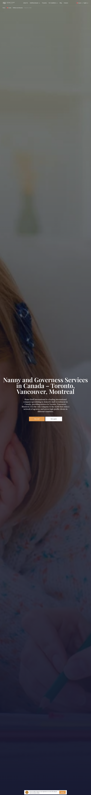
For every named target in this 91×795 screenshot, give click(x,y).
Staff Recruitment (34, 3)
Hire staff (36, 419)
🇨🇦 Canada (79, 2)
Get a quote (54, 419)
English (85, 2)
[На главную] (9, 2)
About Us (25, 3)
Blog (61, 3)
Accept (62, 792)
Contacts (66, 3)
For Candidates (52, 3)
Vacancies (44, 3)
